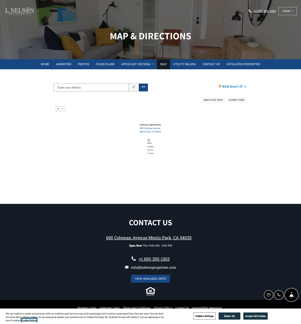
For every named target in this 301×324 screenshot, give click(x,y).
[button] (288, 11)
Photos (83, 64)
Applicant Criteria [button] (136, 64)
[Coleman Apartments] (151, 146)
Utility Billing (184, 64)
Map (163, 64)
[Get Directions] (143, 87)
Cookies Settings (204, 315)
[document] (150, 146)
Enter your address (69, 87)
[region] (150, 316)
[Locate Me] (134, 87)
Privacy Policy (163, 307)
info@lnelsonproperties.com (153, 267)
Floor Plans (105, 64)
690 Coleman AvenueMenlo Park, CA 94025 (150, 130)
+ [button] (58, 109)
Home (45, 64)
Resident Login (87, 307)
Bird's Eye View (214, 100)
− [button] (62, 109)
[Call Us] (279, 295)
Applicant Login (110, 307)
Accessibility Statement (207, 307)
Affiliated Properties (243, 64)
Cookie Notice (29, 320)
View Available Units (152, 278)
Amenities (63, 64)
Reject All (229, 315)
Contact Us (211, 64)
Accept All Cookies (255, 315)
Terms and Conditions (137, 307)
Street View (238, 100)
